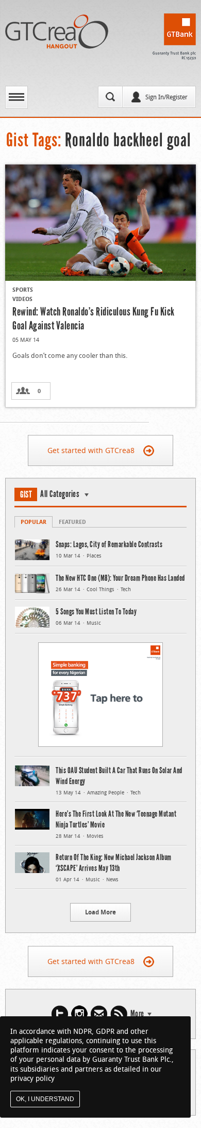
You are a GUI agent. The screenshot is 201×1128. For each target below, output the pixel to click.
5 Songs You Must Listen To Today (96, 611)
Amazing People (105, 792)
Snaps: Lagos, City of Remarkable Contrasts (109, 544)
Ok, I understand (45, 1099)
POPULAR (33, 521)
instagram (79, 1013)
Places (94, 555)
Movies (95, 836)
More (137, 1013)
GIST (26, 494)
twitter (60, 1013)
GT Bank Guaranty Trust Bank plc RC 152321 (174, 36)
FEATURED (72, 521)
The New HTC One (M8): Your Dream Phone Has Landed (120, 578)
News (112, 879)
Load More (100, 912)
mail (99, 1013)
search (110, 97)
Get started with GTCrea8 (91, 450)
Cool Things (100, 589)
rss (118, 1013)
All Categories (59, 494)
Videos (22, 299)
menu (16, 97)
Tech (126, 589)
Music (94, 623)
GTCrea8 (56, 31)
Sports (22, 289)
